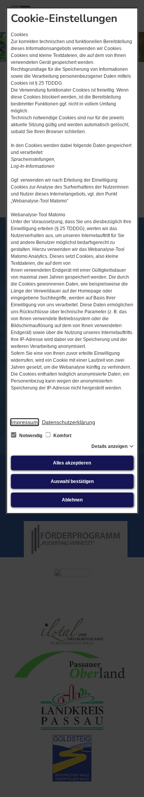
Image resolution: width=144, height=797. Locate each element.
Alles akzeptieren (72, 463)
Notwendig (30, 435)
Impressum (24, 422)
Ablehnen (72, 500)
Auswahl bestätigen (72, 481)
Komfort (61, 435)
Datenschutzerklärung (68, 422)
